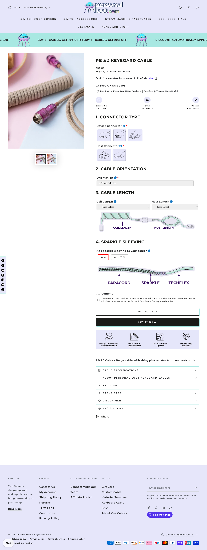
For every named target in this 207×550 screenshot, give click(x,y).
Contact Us (47, 486)
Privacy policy (36, 539)
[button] (180, 7)
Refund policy (18, 539)
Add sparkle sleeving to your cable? (122, 250)
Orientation (105, 177)
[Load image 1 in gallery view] (41, 159)
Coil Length (105, 201)
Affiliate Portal (81, 497)
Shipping (100, 71)
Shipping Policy (50, 497)
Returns (45, 502)
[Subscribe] (197, 487)
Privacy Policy (49, 518)
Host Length (160, 201)
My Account (47, 492)
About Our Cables (114, 513)
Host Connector (108, 146)
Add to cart (147, 311)
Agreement (105, 293)
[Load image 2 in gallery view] (51, 159)
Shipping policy (76, 539)
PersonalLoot (24, 534)
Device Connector (109, 125)
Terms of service (56, 539)
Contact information (22, 543)
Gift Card (108, 486)
